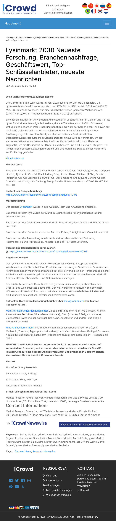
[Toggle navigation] (107, 23)
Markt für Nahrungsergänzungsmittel (27, 310)
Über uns (51, 475)
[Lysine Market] (15, 158)
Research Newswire (44, 451)
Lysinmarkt (26, 206)
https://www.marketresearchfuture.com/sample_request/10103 (41, 194)
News (28, 451)
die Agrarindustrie (74, 300)
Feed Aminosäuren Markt (20, 327)
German (19, 451)
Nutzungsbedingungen (59, 490)
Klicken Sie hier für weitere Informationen (84, 424)
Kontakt (84, 490)
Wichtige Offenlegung (58, 494)
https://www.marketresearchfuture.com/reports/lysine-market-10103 (48, 251)
